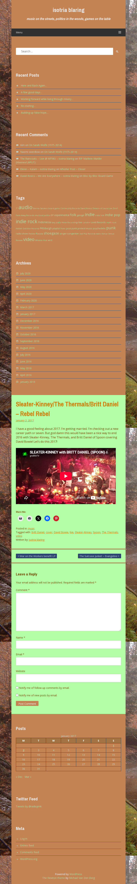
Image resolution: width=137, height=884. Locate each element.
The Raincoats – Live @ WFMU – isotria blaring (47, 158)
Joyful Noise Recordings (67, 222)
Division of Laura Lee (102, 208)
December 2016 (29, 320)
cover (49, 532)
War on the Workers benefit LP (37, 556)
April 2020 (26, 293)
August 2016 (27, 348)
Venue (105, 233)
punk (111, 227)
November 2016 (29, 327)
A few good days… (31, 92)
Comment (23, 590)
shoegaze (51, 233)
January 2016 (27, 381)
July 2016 (25, 354)
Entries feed (27, 845)
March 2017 (27, 307)
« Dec (19, 776)
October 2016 (28, 334)
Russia (39, 233)
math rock (111, 222)
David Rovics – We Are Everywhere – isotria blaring (49, 176)
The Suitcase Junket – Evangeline (98, 556)
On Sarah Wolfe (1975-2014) (45, 145)
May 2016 (26, 368)
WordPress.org (28, 859)
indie (90, 214)
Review (32, 233)
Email (20, 654)
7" (17, 208)
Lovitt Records (98, 222)
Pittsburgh (46, 228)
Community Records (70, 208)
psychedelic (99, 228)
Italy (53, 222)
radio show (22, 233)
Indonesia (44, 222)
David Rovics (86, 208)
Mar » (28, 776)
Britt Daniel (37, 532)
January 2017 (27, 314)
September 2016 (29, 341)
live (80, 222)
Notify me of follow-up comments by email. (44, 688)
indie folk (99, 215)
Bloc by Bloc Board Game (98, 176)
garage (80, 215)
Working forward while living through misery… (47, 99)
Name (20, 637)
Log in (23, 838)
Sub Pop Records (87, 233)
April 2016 (26, 375)
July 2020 (25, 273)
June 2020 (26, 280)
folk (73, 214)
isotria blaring (69, 10)
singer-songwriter (69, 233)
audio (25, 207)
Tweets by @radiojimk (29, 806)
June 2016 (26, 361)
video (28, 239)
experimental (61, 215)
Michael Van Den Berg (82, 878)
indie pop (112, 214)
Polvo (62, 228)
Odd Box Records (31, 228)
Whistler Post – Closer (72, 169)
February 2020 (28, 300)
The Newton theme (53, 878)
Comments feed (29, 852)
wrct (50, 240)
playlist (56, 228)
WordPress (75, 874)
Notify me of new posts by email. (38, 695)
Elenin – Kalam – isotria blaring (37, 169)
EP (52, 215)
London (86, 222)
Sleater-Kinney (83, 532)
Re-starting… (28, 105)
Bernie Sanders (40, 208)
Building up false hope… (34, 112)
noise (19, 228)
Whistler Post (41, 240)
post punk (71, 228)
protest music (85, 228)
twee (98, 233)
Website (20, 671)
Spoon (96, 532)
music (31, 528)
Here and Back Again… (34, 85)
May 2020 (26, 287)
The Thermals (110, 532)
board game (54, 208)
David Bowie (61, 532)
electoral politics (42, 215)
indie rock (26, 221)
